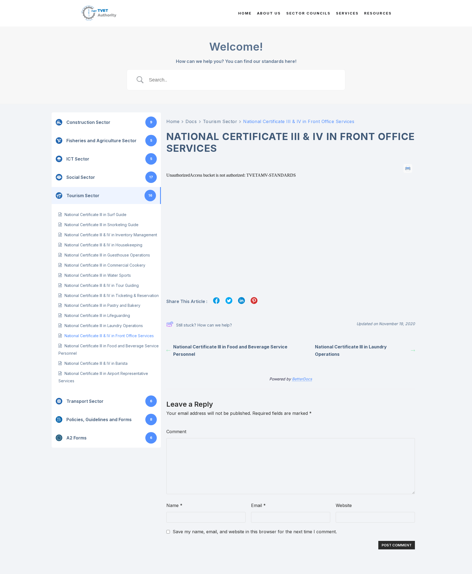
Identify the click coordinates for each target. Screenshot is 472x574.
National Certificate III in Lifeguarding (97, 315)
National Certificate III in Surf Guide (95, 214)
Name (174, 505)
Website (344, 505)
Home (245, 13)
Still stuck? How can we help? (204, 325)
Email (258, 505)
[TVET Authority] (98, 13)
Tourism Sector (220, 121)
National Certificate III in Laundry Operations (103, 325)
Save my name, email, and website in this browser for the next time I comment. (255, 531)
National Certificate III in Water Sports (97, 275)
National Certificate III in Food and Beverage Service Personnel (230, 350)
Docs (191, 121)
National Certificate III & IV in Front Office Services (109, 335)
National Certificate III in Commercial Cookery (104, 265)
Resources (378, 13)
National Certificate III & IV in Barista (96, 363)
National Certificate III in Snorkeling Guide (101, 224)
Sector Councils (308, 13)
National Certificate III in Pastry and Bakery (102, 305)
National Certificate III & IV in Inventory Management (110, 234)
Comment (176, 431)
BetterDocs (302, 379)
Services (347, 13)
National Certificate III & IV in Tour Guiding (101, 285)
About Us (269, 13)
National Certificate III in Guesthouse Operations (107, 255)
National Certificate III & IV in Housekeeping (103, 245)
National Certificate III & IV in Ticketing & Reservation (111, 295)
